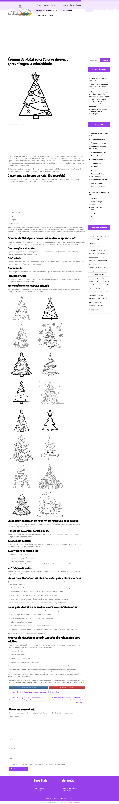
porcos (107, 292)
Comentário (14, 717)
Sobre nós (37, 790)
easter (105, 267)
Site (10, 758)
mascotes (106, 281)
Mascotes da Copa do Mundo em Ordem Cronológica (98, 112)
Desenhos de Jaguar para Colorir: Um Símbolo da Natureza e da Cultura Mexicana (99, 103)
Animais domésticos (71, 5)
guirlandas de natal (100, 274)
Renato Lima (13, 125)
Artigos (93, 170)
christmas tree (28, 692)
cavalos (91, 254)
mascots (105, 285)
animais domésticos (95, 240)
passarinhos (92, 292)
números (97, 288)
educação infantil (94, 271)
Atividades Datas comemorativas (96, 175)
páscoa (101, 295)
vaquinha (98, 302)
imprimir (98, 278)
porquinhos (92, 295)
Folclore (94, 198)
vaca (90, 302)
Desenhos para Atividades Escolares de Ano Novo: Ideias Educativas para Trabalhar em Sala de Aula (66, 700)
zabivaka (100, 305)
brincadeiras (93, 250)
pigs (100, 292)
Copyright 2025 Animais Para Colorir (59, 798)
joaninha (106, 278)
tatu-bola (92, 298)
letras (98, 281)
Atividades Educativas (45, 15)
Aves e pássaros (97, 183)
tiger (99, 298)
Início (38, 5)
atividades (92, 243)
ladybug (91, 281)
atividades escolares (95, 247)
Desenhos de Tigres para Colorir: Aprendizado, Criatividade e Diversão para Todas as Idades (27, 699)
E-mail (12, 749)
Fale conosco (39, 788)
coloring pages (40, 692)
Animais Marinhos (63, 10)
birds (105, 247)
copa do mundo (102, 260)
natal (90, 288)
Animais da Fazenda (44, 10)
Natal (93, 213)
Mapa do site (65, 786)
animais (91, 236)
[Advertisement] (59, 38)
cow (90, 264)
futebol (104, 271)
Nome (12, 739)
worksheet (92, 305)
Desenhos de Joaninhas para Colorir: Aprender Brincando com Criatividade (99, 94)
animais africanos (102, 236)
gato (90, 274)
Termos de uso (66, 790)
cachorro (102, 250)
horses (91, 278)
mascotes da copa (94, 285)
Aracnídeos (95, 167)
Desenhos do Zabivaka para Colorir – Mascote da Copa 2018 (98, 86)
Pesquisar (105, 60)
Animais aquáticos (98, 139)
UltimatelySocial (75, 803)
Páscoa (94, 217)
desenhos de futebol (95, 267)
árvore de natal (17, 692)
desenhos (55, 692)
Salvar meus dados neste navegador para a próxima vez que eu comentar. (38, 764)
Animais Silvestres (97, 163)
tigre (104, 298)
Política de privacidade (69, 788)
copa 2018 (92, 260)
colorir (48, 692)
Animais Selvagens (51, 5)
